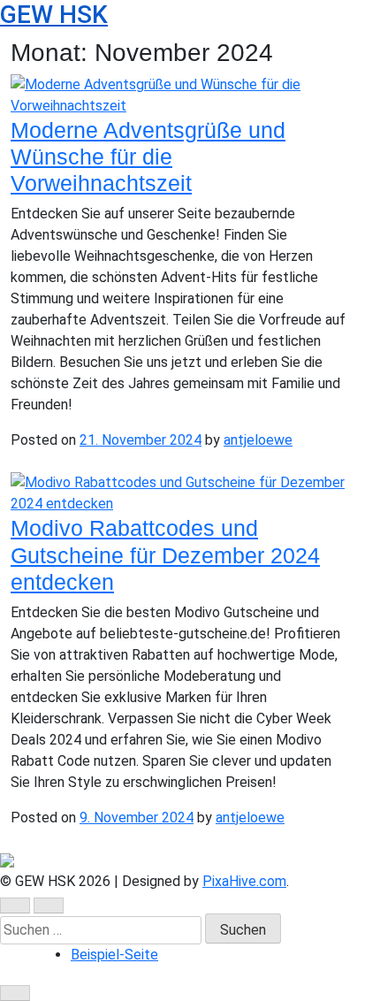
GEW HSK (54, 14)
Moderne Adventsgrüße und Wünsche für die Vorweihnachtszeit (148, 156)
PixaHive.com (244, 881)
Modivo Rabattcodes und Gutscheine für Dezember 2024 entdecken (165, 554)
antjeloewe (258, 440)
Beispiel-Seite (114, 954)
